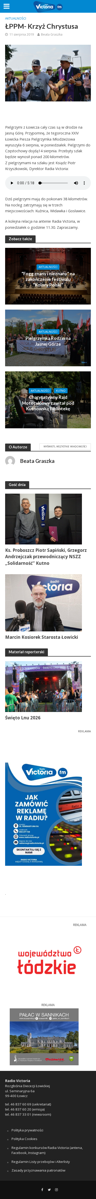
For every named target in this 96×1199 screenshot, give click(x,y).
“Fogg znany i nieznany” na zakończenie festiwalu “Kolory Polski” (48, 279)
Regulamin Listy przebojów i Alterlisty (41, 1161)
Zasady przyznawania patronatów (38, 1170)
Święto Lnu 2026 (22, 718)
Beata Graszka (51, 34)
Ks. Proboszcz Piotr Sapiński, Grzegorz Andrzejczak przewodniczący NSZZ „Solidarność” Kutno (46, 556)
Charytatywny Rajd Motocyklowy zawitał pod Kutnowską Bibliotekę (48, 402)
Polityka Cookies (24, 1138)
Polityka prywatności (27, 1130)
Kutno (61, 390)
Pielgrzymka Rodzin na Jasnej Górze (48, 341)
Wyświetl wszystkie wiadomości (65, 446)
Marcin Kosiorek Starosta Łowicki (41, 637)
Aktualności (15, 18)
